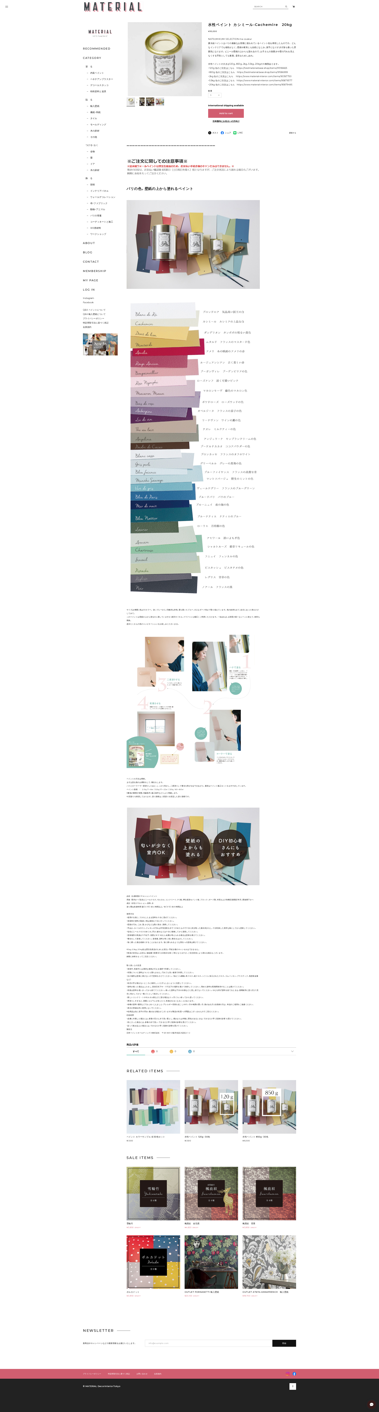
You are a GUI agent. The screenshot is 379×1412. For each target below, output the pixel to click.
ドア (92, 163)
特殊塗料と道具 (98, 91)
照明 (92, 184)
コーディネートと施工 (101, 221)
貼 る (89, 99)
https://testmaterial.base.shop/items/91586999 (262, 72)
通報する (292, 133)
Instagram (88, 298)
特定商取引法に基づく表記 (96, 322)
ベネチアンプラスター (101, 79)
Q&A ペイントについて (96, 310)
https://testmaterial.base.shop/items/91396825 (262, 68)
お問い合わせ (141, 1374)
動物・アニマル (97, 209)
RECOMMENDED (97, 48)
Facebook (88, 302)
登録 (284, 1343)
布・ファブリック (98, 203)
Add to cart (226, 113)
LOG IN (89, 289)
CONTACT (91, 261)
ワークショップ (98, 234)
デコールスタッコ (99, 85)
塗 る (89, 66)
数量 (210, 91)
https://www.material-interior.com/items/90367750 (264, 76)
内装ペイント (97, 72)
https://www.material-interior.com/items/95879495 (264, 84)
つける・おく (92, 145)
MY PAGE (90, 280)
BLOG (88, 252)
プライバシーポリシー (93, 318)
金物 (92, 151)
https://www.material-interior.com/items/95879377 (264, 80)
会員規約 (87, 327)
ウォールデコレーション (102, 197)
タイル (93, 118)
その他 (93, 137)
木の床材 (94, 130)
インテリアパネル (99, 190)
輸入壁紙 (94, 106)
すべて (136, 1051)
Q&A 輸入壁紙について (95, 314)
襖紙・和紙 (95, 112)
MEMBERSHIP (94, 271)
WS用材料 (95, 228)
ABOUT (89, 243)
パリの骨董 (96, 215)
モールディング (98, 124)
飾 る (89, 178)
